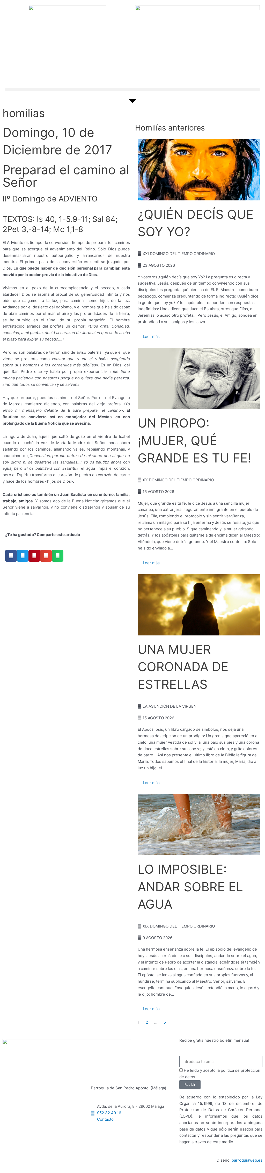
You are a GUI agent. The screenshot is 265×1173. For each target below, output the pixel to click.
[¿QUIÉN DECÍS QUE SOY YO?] (199, 169)
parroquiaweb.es (247, 1160)
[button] (132, 89)
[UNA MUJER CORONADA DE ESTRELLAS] (199, 604)
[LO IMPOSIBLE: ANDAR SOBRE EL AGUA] (199, 824)
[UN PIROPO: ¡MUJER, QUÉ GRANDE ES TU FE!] (199, 378)
